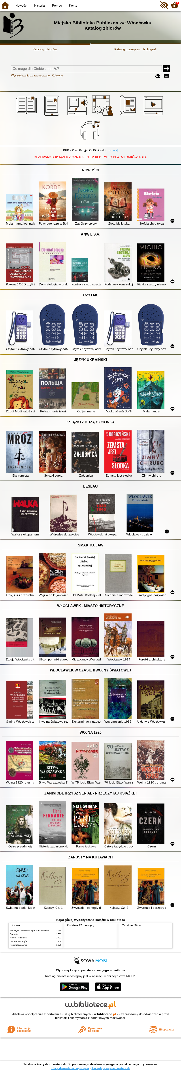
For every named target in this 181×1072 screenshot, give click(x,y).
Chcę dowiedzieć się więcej (70, 1068)
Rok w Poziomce (18, 937)
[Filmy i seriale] (154, 116)
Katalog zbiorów (45, 49)
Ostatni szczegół (18, 941)
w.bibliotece (105, 1014)
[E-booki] (52, 116)
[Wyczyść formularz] (157, 76)
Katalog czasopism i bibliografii (135, 49)
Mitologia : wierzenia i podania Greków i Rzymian (34, 930)
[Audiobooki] (78, 116)
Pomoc (57, 5)
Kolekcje (57, 75)
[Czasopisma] (128, 116)
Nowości (21, 5)
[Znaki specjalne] (166, 76)
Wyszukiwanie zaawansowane (30, 75)
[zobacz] (112, 150)
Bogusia (14, 934)
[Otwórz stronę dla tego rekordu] (20, 208)
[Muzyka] (90, 140)
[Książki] (27, 116)
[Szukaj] (166, 68)
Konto (73, 5)
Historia (39, 5)
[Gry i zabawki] (103, 116)
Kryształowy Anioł (18, 945)
